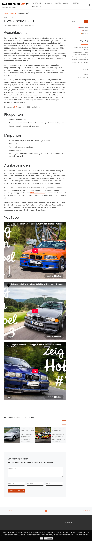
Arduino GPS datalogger (80, 60)
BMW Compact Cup (38, 193)
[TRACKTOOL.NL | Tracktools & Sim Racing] (15, 3)
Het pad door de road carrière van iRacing (80, 53)
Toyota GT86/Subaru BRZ (79, 62)
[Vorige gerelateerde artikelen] (60, 422)
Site (48, 483)
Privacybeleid (66, 526)
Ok (41, 538)
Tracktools (12, 13)
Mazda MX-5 (56, 431)
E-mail (30, 483)
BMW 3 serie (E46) (27, 431)
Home (6, 13)
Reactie (12, 468)
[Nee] (90, 535)
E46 (15, 107)
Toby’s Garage (83, 77)
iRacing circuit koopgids (80, 57)
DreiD (86, 75)
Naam (11, 483)
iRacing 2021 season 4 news (81, 48)
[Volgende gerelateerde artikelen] (64, 422)
